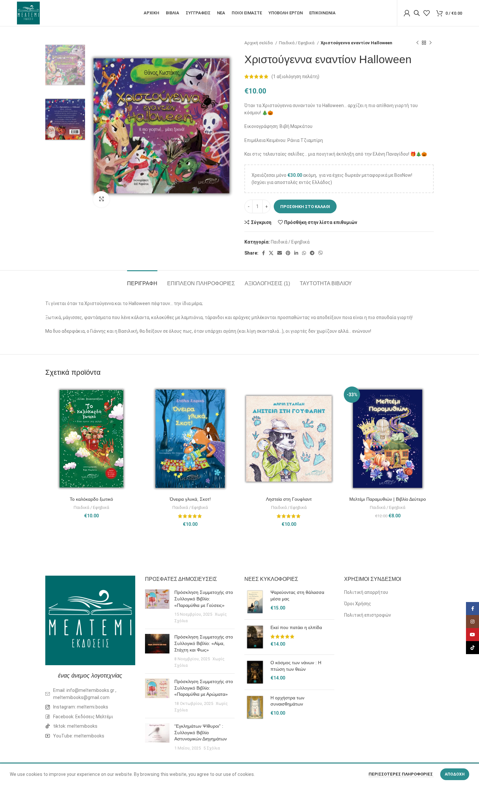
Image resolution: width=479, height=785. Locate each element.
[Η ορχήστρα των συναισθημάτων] (255, 707)
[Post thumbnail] (157, 606)
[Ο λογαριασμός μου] (407, 13)
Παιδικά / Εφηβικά (297, 42)
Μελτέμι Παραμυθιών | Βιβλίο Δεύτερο (387, 499)
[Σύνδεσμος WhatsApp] (304, 253)
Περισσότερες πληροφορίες (401, 774)
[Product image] (91, 438)
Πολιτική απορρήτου (366, 592)
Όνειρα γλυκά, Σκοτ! (190, 499)
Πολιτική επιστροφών (367, 615)
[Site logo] (28, 12)
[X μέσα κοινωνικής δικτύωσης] (271, 253)
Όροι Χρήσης (357, 603)
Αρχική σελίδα (259, 42)
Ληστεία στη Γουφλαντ (289, 499)
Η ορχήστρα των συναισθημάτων (287, 701)
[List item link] (90, 706)
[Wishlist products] (426, 13)
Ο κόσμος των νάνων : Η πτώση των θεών (295, 666)
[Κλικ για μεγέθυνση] (101, 199)
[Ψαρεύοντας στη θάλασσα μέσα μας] (255, 601)
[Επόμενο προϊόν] (430, 43)
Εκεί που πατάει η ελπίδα (296, 627)
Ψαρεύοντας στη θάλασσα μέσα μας (297, 595)
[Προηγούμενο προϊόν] (417, 43)
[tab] (142, 280)
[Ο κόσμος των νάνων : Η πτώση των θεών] (255, 672)
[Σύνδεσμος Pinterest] (288, 253)
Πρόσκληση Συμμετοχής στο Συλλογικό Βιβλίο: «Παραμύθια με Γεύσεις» (203, 599)
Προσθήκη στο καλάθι (305, 206)
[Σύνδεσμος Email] (279, 253)
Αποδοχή (455, 774)
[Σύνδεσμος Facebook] (263, 253)
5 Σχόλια (211, 748)
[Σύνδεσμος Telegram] (312, 253)
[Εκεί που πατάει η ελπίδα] (255, 637)
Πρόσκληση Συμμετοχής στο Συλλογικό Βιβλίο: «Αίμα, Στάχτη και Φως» (203, 643)
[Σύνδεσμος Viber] (320, 253)
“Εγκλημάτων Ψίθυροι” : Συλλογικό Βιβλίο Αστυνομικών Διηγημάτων (200, 732)
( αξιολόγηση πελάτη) (295, 76)
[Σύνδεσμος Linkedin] (296, 253)
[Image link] (90, 620)
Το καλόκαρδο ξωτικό (91, 499)
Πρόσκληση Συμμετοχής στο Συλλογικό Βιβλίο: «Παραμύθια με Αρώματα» (203, 688)
